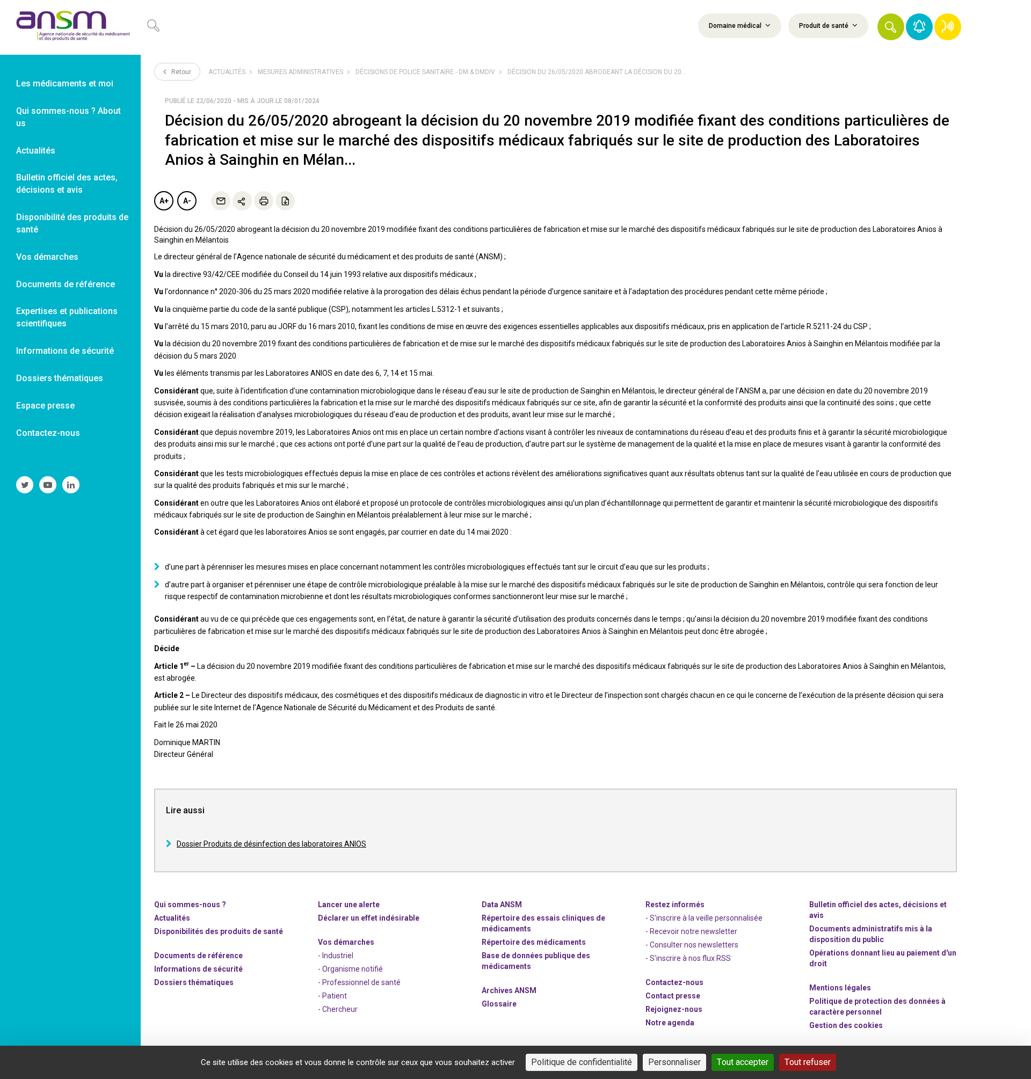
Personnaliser (674, 1062)
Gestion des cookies (846, 1025)
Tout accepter (742, 1062)
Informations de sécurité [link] (65, 351)
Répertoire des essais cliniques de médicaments (543, 923)
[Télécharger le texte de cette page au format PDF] (285, 200)
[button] (890, 26)
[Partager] (242, 200)
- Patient (332, 995)
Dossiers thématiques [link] (59, 378)
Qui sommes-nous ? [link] (190, 904)
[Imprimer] (263, 200)
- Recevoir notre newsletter (691, 931)
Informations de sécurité (198, 969)
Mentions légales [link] (840, 987)
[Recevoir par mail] (220, 200)
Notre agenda (669, 1022)
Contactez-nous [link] (48, 433)
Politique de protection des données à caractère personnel (877, 1006)
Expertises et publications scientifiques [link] (67, 317)
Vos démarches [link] (47, 257)
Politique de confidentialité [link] (581, 1062)
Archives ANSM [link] (509, 990)
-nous (673, 1009)
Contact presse (672, 995)
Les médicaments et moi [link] (64, 83)
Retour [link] (180, 72)
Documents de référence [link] (65, 284)
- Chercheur (338, 1009)
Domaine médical (736, 26)
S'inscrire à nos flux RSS (690, 958)
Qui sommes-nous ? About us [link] (68, 117)
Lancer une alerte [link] (349, 904)
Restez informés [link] (675, 904)
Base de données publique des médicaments (536, 961)
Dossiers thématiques (194, 982)
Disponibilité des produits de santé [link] (72, 223)
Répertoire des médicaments (534, 942)
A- (187, 200)
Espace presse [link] (45, 405)
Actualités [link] (35, 150)
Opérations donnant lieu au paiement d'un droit (882, 958)
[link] (70, 27)
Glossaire (499, 1004)
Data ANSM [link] (502, 904)
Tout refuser (808, 1062)
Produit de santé (824, 26)
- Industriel (335, 955)
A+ (164, 200)
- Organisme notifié (350, 969)
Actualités (226, 72)
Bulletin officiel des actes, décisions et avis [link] (67, 183)
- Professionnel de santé (359, 982)
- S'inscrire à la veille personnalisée (704, 918)
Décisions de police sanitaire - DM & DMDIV (425, 72)
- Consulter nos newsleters (691, 945)
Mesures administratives (300, 72)
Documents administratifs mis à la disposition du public (870, 934)
